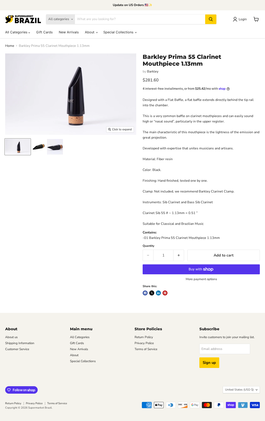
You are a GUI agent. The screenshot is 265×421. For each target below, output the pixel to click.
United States (239, 390)
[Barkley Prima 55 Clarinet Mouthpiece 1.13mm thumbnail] (18, 147)
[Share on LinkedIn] (158, 292)
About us (11, 337)
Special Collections (118, 32)
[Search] (210, 19)
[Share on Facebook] (145, 292)
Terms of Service (146, 349)
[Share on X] (151, 292)
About (90, 32)
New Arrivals (69, 32)
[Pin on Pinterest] (165, 292)
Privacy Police (144, 343)
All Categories (16, 32)
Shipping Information (19, 343)
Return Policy (144, 337)
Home (9, 46)
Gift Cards (44, 32)
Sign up (209, 362)
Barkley (152, 71)
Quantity (148, 246)
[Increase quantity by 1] (178, 255)
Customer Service (17, 349)
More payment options (201, 279)
